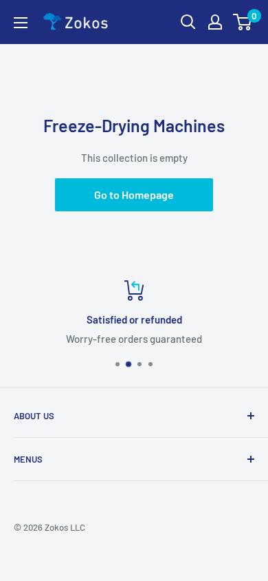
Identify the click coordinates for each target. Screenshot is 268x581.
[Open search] (188, 22)
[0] (243, 22)
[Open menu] (20, 22)
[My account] (215, 22)
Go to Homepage (134, 194)
